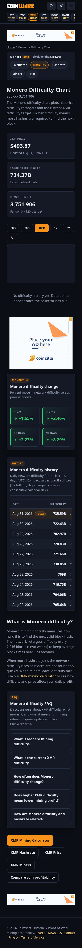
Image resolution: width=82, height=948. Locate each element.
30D (13, 228)
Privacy (13, 937)
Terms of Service (32, 937)
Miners (17, 74)
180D (42, 228)
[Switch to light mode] (61, 6)
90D (27, 228)
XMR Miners (21, 865)
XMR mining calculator (38, 676)
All (12, 237)
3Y (68, 228)
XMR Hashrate (23, 852)
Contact (69, 933)
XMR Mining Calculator (30, 840)
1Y (55, 228)
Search (40, 933)
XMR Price (53, 852)
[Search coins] (51, 6)
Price (32, 74)
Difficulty (39, 65)
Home (11, 47)
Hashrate (58, 65)
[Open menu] (71, 6)
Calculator (19, 65)
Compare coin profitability (33, 877)
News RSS (55, 933)
